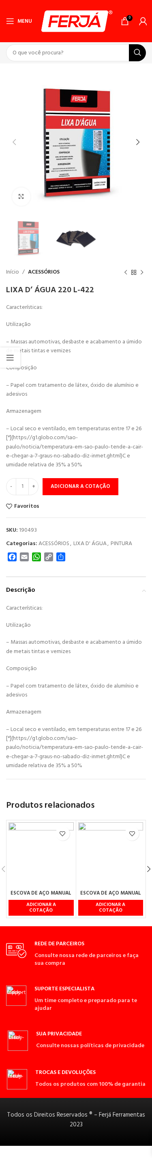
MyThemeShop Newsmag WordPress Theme (37, 1156)
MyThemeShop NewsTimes (73, 1156)
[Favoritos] (63, 833)
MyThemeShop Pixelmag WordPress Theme (121, 1156)
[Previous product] (126, 273)
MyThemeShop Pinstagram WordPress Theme (109, 1156)
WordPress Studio (16, 1156)
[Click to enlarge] (21, 197)
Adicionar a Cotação (80, 486)
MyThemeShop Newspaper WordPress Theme (63, 1156)
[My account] (143, 21)
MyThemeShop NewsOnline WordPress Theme (50, 1156)
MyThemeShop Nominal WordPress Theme (97, 1156)
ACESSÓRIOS (44, 272)
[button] (41, 908)
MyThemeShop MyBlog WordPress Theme (24, 1156)
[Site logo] (76, 21)
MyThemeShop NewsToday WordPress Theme (84, 1156)
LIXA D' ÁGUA (90, 543)
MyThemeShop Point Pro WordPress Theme (133, 1156)
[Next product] (142, 273)
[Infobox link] (76, 953)
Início (12, 272)
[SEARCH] (137, 52)
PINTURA (121, 543)
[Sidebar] (10, 357)
